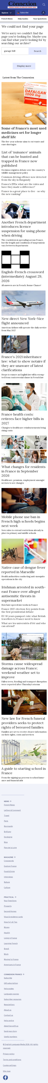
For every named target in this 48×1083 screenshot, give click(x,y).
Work (6, 954)
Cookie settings (9, 1065)
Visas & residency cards (13, 916)
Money (6, 927)
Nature (7, 882)
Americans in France (12, 964)
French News (7, 18)
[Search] (43, 5)
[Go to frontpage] (22, 5)
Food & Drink (9, 871)
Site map (6, 1071)
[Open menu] (7, 13)
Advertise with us (11, 1026)
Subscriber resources (12, 999)
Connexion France (13, 974)
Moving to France (11, 959)
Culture (7, 887)
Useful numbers (10, 1036)
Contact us (8, 1015)
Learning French (11, 943)
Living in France (10, 938)
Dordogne (8, 837)
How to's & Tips (10, 922)
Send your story (10, 1031)
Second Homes (10, 911)
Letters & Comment (12, 810)
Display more (24, 66)
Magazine (8, 857)
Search (37, 51)
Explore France (10, 866)
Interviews (8, 877)
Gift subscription (11, 983)
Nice (6, 842)
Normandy (8, 826)
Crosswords (9, 860)
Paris (6, 821)
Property (8, 906)
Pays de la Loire (10, 847)
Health (7, 932)
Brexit (6, 948)
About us (7, 1010)
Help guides (9, 988)
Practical (9, 897)
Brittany (7, 831)
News (6, 801)
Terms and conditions (12, 1059)
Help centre (9, 1020)
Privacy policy (8, 1054)
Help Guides (23, 18)
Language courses (11, 994)
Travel (6, 815)
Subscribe (24, 12)
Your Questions (40, 18)
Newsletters (9, 1004)
